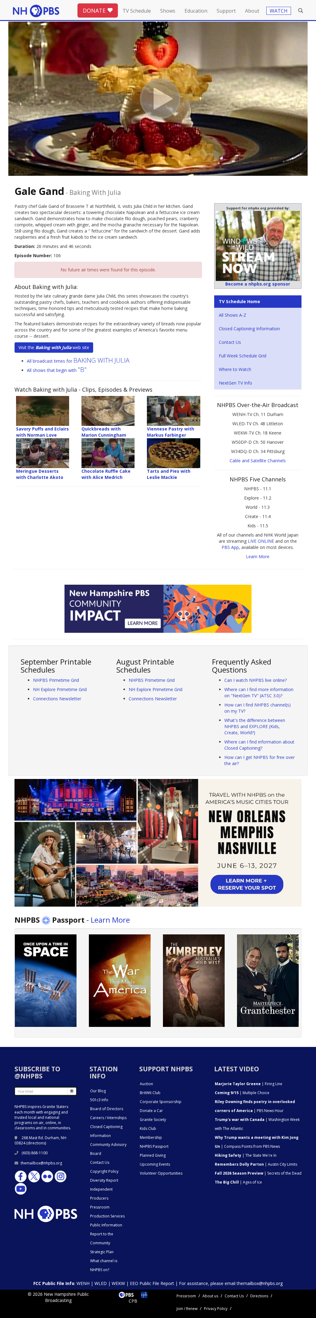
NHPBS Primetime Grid (56, 680)
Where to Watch (235, 369)
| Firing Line (248, 1083)
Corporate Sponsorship (160, 1101)
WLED (100, 1283)
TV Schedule (137, 10)
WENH (83, 1283)
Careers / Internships (108, 1117)
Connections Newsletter (57, 699)
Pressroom (100, 1207)
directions (36, 1143)
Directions (259, 1296)
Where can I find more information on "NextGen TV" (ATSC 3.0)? (258, 692)
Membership (151, 1137)
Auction (146, 1083)
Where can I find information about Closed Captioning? (259, 745)
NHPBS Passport (154, 1146)
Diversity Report (104, 1180)
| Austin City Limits (256, 1164)
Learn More (257, 556)
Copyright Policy (104, 1171)
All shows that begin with (57, 370)
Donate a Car (151, 1110)
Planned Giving (153, 1155)
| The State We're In (245, 1155)
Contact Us (230, 342)
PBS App (230, 547)
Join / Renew (187, 1308)
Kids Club (148, 1128)
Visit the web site (54, 347)
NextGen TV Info (235, 383)
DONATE (95, 10)
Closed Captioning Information (249, 329)
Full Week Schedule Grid (242, 356)
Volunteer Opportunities (161, 1173)
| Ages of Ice (238, 1182)
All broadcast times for (78, 361)
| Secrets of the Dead (258, 1173)
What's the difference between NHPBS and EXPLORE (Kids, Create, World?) (254, 726)
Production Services (107, 1216)
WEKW (118, 1283)
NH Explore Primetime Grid (60, 689)
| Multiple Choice (242, 1092)
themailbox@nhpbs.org (41, 1163)
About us (210, 1296)
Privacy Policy (215, 1308)
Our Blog (98, 1091)
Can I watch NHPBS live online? (255, 680)
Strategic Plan (102, 1251)
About (252, 10)
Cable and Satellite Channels (258, 460)
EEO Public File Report (152, 1283)
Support (226, 10)
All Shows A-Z (232, 315)
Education (196, 10)
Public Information (106, 1225)
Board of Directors (106, 1108)
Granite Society (153, 1119)
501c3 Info (99, 1099)
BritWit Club (150, 1092)
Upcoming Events (155, 1164)
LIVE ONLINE (261, 541)
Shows (167, 10)
